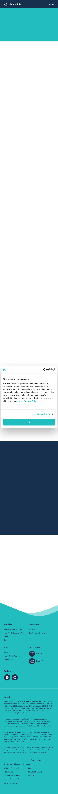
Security (31, 768)
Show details (43, 414)
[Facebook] (7, 677)
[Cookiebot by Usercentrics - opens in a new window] (43, 370)
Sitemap (31, 775)
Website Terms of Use (12, 768)
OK (29, 422)
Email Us (40, 661)
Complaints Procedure (12, 775)
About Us (32, 629)
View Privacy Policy (28, 401)
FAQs (6, 652)
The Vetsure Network (37, 633)
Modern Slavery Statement (14, 779)
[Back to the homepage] (5, 4)
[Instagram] (15, 677)
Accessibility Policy (35, 772)
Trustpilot (36, 760)
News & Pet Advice (12, 656)
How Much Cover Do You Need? (14, 635)
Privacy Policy (9, 772)
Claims (6, 640)
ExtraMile (15, 783)
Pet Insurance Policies (13, 629)
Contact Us (15, 4)
